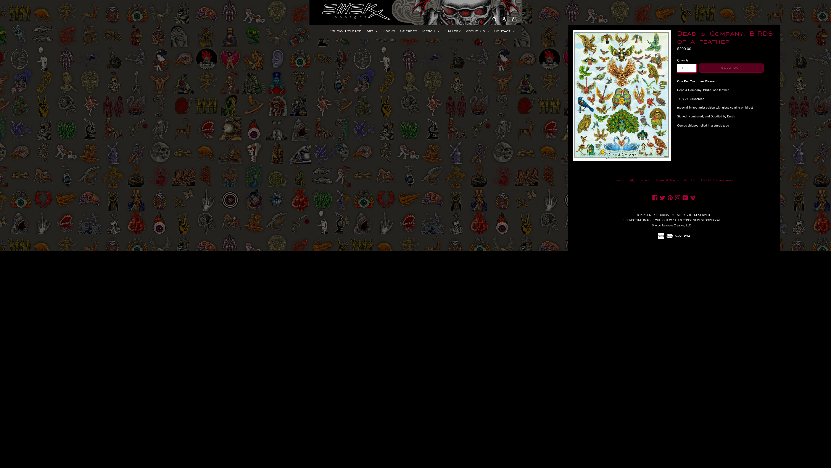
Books (389, 31)
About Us (478, 31)
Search (619, 180)
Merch (432, 31)
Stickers (408, 31)
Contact (505, 31)
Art (373, 31)
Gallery (453, 31)
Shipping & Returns (666, 180)
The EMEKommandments (717, 180)
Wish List (690, 180)
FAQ (631, 180)
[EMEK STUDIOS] (334, 12)
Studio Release (345, 31)
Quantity (683, 60)
